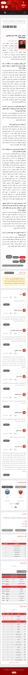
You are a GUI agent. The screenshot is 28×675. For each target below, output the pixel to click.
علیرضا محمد (22, 261)
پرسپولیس (16, 257)
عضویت (3, 2)
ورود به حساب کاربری (9, 273)
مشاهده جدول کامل (14, 662)
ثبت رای (20, 530)
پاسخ (6, 304)
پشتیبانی (14, 672)
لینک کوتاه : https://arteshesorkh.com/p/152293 (13, 265)
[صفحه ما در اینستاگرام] (6, 7)
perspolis (16, 262)
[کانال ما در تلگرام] (2, 7)
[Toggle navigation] (24, 12)
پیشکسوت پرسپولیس (9, 256)
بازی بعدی (7, 487)
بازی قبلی (20, 487)
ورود (8, 2)
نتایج (7, 530)
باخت (23, 526)
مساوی (23, 523)
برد (24, 521)
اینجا (12, 283)
